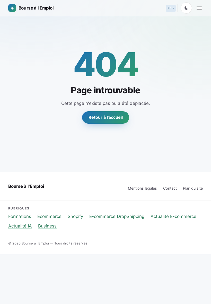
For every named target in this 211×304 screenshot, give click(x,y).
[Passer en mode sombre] (186, 8)
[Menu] (199, 8)
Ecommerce (49, 216)
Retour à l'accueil (106, 117)
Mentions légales (142, 188)
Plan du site (193, 188)
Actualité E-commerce (173, 216)
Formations (19, 216)
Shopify (75, 216)
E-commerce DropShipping (116, 216)
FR (170, 8)
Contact (170, 188)
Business (47, 226)
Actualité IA (20, 226)
